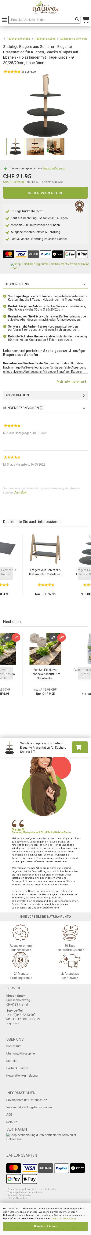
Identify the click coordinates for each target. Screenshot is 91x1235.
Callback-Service (17, 1068)
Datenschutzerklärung (63, 1218)
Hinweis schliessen (45, 1226)
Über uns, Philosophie (20, 1053)
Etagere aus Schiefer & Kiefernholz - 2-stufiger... (45, 572)
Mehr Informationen (70, 381)
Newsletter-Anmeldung (22, 1075)
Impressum (14, 1046)
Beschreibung (17, 284)
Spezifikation (17, 395)
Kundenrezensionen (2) (23, 408)
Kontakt (11, 1061)
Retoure (11, 1122)
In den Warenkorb (45, 193)
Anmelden (21, 492)
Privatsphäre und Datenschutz (26, 1100)
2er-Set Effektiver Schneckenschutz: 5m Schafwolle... (45, 674)
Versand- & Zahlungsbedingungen (29, 1107)
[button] (6, 573)
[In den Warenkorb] (80, 747)
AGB (9, 1114)
